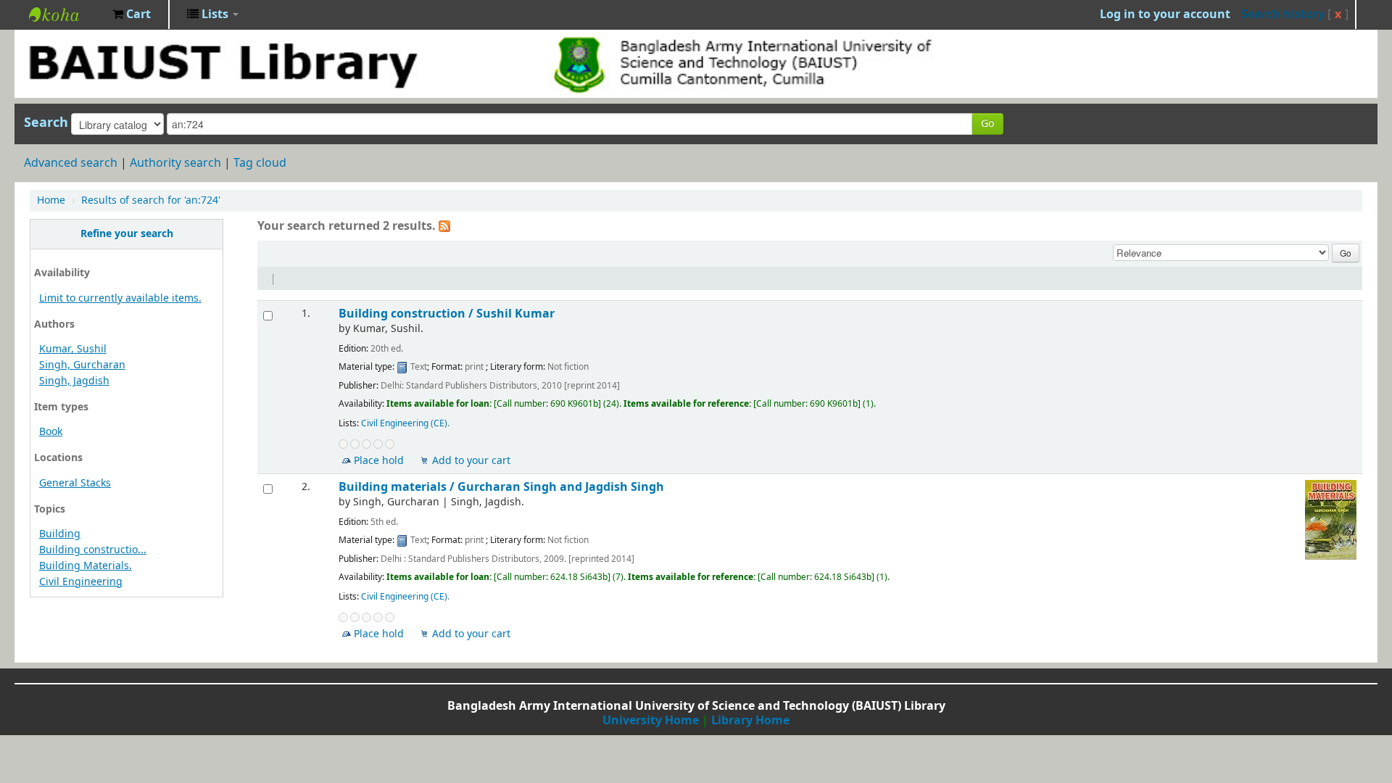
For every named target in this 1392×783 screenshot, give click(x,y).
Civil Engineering (81, 581)
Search (46, 122)
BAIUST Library (65, 14)
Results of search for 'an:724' (150, 200)
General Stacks (75, 483)
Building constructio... (92, 550)
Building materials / (501, 486)
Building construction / (447, 313)
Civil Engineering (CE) (404, 423)
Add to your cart (471, 460)
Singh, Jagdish (74, 381)
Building (59, 534)
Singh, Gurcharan (82, 365)
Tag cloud (259, 163)
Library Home (750, 720)
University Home (650, 720)
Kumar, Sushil (73, 349)
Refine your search (126, 233)
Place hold (379, 460)
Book (50, 431)
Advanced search (70, 163)
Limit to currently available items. (120, 298)
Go (987, 123)
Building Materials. (85, 565)
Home (51, 200)
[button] (132, 14)
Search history (1283, 14)
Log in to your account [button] (1165, 14)
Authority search (175, 163)
